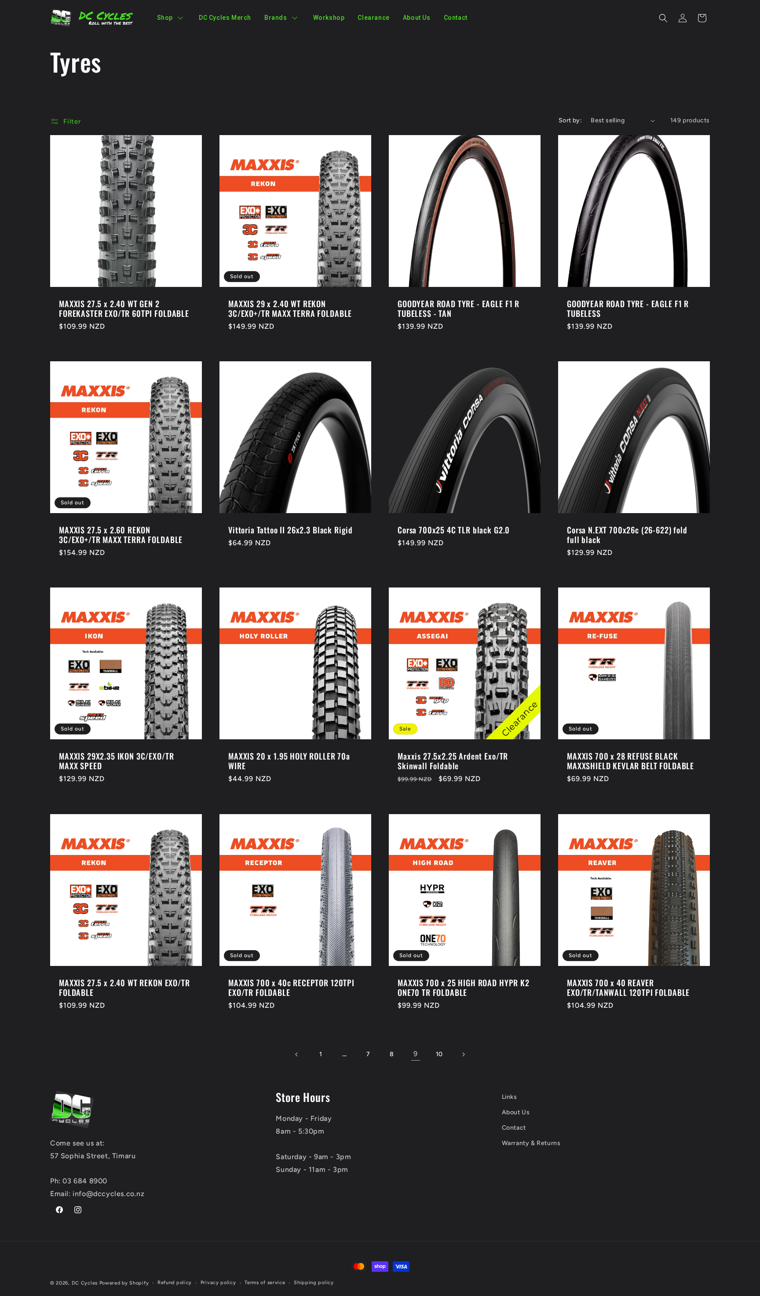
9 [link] (415, 1054)
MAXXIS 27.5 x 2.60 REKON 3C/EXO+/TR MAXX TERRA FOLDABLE (121, 534)
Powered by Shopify (124, 1283)
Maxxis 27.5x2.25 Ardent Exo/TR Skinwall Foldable (453, 761)
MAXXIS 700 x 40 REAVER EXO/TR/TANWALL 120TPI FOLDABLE (628, 987)
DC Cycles (85, 1283)
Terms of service (265, 1282)
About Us (516, 1112)
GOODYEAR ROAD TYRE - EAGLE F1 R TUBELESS (628, 308)
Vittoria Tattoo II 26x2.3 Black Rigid (290, 530)
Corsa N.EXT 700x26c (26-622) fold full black (627, 534)
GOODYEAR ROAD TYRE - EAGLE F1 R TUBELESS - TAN (458, 308)
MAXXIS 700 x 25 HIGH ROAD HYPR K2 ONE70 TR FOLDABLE (464, 987)
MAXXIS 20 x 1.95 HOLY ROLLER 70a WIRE (289, 761)
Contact (514, 1127)
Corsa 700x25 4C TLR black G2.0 (454, 530)
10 (439, 1054)
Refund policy (174, 1282)
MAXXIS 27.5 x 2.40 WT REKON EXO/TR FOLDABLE (124, 987)
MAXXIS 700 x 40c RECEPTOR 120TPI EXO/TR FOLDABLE (291, 987)
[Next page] (463, 1054)
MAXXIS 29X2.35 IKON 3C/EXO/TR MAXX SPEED (116, 761)
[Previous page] (297, 1054)
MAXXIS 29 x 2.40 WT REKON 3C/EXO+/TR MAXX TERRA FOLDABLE (290, 308)
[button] (663, 18)
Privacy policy (218, 1282)
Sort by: (570, 120)
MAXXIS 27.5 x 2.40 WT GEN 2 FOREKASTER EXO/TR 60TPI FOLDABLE (124, 308)
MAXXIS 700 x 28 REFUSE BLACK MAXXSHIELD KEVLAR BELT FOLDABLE (630, 761)
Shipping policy (314, 1282)
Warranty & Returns (531, 1143)
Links (509, 1097)
